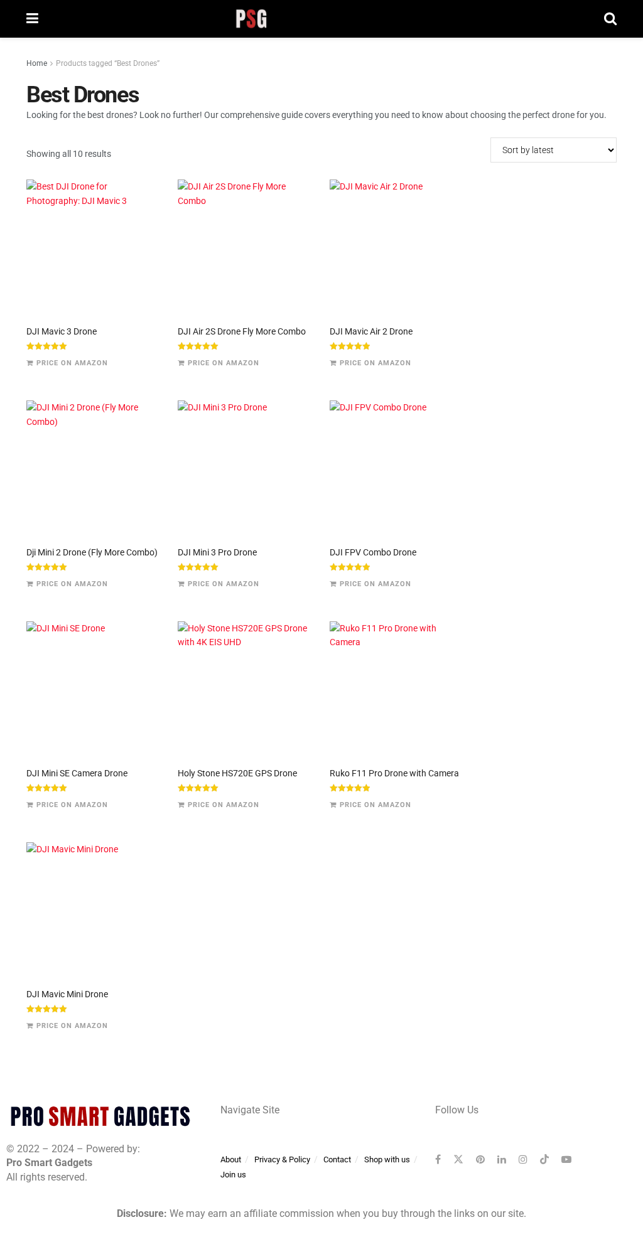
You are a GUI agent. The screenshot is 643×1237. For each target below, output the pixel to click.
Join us (233, 1174)
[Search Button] (610, 19)
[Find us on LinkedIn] (501, 1159)
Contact (337, 1159)
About (230, 1159)
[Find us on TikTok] (544, 1160)
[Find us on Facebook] (438, 1159)
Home (36, 63)
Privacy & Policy (282, 1159)
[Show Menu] (32, 19)
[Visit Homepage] (321, 18)
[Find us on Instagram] (523, 1159)
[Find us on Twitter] (458, 1159)
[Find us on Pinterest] (480, 1159)
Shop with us (387, 1159)
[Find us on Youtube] (566, 1159)
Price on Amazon (72, 363)
